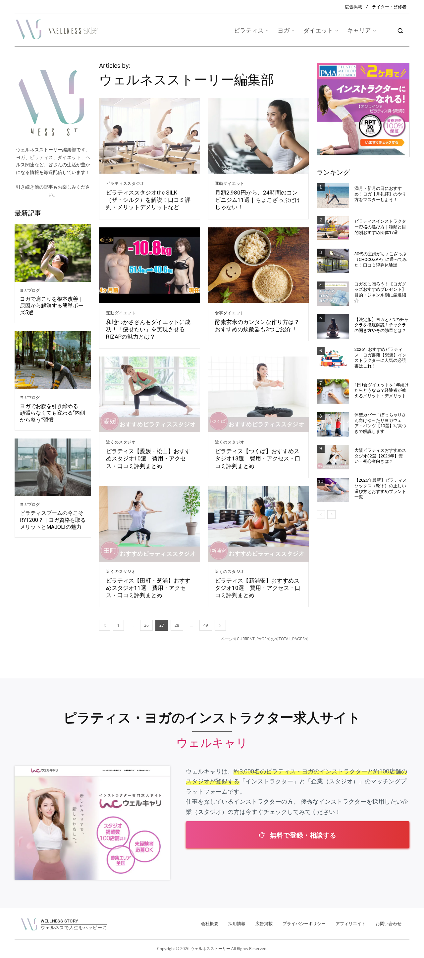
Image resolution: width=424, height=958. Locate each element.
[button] (400, 30)
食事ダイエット (230, 313)
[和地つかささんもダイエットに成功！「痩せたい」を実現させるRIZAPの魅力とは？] (149, 265)
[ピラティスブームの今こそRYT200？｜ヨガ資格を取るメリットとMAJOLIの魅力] (53, 467)
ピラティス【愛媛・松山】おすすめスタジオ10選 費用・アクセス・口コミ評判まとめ (148, 458)
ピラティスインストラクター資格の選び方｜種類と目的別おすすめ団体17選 (380, 227)
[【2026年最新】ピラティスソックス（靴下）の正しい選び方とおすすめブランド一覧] (333, 490)
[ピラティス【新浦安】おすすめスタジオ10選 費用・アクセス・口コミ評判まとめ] (258, 524)
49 (205, 625)
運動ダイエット (230, 184)
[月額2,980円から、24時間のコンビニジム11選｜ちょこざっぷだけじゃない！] (258, 136)
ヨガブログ (30, 290)
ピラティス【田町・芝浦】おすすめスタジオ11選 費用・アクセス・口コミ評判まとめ (148, 588)
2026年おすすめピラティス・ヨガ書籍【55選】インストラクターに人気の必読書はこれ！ (380, 358)
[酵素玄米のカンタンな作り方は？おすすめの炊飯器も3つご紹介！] (258, 265)
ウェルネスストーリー (210, 948)
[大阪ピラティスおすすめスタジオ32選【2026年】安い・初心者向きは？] (333, 457)
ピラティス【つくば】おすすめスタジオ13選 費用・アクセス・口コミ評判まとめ (257, 458)
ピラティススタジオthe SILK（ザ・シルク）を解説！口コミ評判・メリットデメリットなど (148, 199)
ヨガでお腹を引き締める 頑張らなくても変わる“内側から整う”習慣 (52, 413)
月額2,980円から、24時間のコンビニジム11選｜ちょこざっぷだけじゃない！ (257, 199)
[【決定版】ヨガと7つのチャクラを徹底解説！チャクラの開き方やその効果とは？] (333, 326)
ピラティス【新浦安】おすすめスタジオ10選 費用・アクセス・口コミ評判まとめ (257, 588)
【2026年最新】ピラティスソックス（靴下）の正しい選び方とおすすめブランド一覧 (380, 489)
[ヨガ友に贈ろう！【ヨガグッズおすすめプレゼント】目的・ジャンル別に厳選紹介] (333, 293)
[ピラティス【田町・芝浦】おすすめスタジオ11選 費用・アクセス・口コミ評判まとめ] (149, 524)
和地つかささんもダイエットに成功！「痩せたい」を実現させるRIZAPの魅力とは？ (148, 329)
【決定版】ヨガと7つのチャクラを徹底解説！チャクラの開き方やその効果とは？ (381, 325)
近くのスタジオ (121, 442)
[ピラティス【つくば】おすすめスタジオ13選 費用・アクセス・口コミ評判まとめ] (258, 394)
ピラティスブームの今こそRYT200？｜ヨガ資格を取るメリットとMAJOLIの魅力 (53, 520)
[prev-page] (104, 625)
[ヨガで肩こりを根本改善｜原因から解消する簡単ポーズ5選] (53, 253)
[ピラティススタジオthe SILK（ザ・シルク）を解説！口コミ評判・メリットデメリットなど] (149, 136)
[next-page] (220, 625)
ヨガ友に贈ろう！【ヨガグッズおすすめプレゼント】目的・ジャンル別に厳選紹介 (380, 292)
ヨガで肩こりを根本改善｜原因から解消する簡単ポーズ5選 (51, 306)
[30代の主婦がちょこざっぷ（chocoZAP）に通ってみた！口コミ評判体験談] (333, 261)
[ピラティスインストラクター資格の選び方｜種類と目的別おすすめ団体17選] (333, 228)
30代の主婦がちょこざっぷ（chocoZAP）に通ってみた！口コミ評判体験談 (380, 259)
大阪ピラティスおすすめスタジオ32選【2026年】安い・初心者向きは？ (380, 456)
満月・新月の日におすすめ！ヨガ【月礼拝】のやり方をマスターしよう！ (380, 194)
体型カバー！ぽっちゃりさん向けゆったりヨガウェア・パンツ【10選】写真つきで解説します (380, 423)
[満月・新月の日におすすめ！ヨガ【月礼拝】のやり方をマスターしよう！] (333, 195)
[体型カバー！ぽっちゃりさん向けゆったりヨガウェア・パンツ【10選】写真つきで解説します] (333, 424)
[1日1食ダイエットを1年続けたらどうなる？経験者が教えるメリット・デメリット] (333, 391)
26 (146, 625)
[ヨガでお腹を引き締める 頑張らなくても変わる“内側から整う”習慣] (53, 360)
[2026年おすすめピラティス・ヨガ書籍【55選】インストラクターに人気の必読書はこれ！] (333, 359)
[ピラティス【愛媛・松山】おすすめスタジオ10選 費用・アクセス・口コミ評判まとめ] (149, 394)
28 (177, 625)
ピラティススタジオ (125, 184)
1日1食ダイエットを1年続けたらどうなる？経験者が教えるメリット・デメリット (381, 390)
